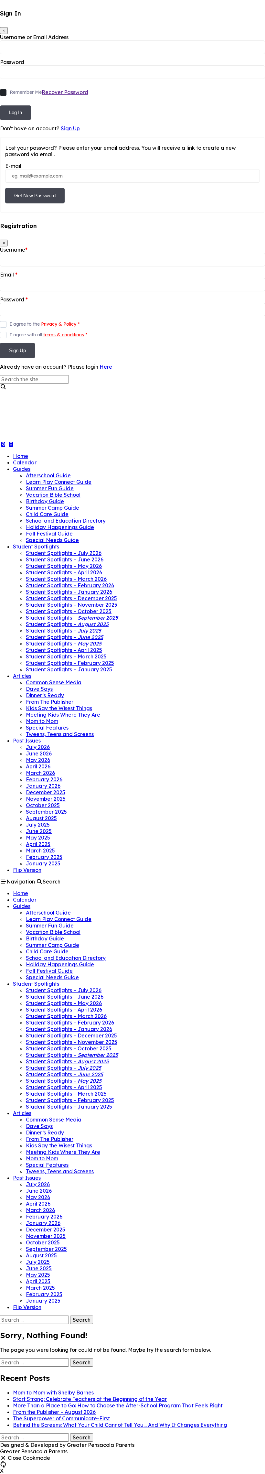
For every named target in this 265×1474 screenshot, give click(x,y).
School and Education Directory (66, 520)
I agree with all (48, 335)
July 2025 (38, 824)
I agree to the (45, 324)
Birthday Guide (45, 501)
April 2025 (38, 844)
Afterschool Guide (48, 475)
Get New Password (35, 195)
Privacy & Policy (58, 324)
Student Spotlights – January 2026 (69, 592)
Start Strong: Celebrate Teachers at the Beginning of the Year (90, 1399)
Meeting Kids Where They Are (63, 714)
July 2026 (38, 747)
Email (8, 274)
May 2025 (38, 837)
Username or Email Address (34, 37)
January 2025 (43, 863)
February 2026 (44, 779)
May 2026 (38, 760)
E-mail (13, 166)
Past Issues (27, 740)
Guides (21, 469)
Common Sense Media (53, 682)
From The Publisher (49, 702)
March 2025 (40, 850)
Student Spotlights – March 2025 (66, 656)
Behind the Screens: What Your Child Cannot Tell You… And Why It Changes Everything (120, 1425)
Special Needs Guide (52, 540)
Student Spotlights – (72, 617)
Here (106, 366)
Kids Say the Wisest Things (59, 708)
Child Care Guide (47, 514)
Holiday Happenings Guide (60, 527)
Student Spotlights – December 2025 (71, 598)
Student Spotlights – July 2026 (63, 553)
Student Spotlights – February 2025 (70, 663)
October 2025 (43, 805)
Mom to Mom (42, 721)
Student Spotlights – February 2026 (70, 585)
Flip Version (27, 870)
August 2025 (41, 818)
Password (12, 62)
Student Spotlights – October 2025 (68, 611)
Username (13, 249)
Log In (15, 112)
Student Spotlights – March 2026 (66, 579)
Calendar (25, 462)
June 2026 (39, 753)
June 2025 (39, 831)
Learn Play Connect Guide (58, 482)
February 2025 (44, 857)
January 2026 (43, 786)
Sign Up (70, 128)
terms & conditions (63, 335)
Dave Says (39, 689)
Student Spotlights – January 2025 (69, 669)
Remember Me (26, 92)
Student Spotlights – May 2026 (64, 566)
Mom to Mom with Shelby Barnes (53, 1392)
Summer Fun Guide (50, 488)
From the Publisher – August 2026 (54, 1412)
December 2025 (45, 792)
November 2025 (46, 799)
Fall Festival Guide (49, 533)
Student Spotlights (36, 546)
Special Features (47, 727)
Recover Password (65, 92)
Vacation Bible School (53, 495)
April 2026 (38, 766)
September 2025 (46, 811)
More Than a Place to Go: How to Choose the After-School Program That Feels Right (118, 1405)
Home (20, 456)
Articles (22, 676)
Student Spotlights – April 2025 (64, 650)
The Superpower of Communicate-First (61, 1418)
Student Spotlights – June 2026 (64, 559)
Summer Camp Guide (52, 507)
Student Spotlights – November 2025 (71, 605)
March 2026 (40, 773)
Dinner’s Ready (45, 695)
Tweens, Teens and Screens (60, 734)
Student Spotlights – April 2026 (64, 572)
